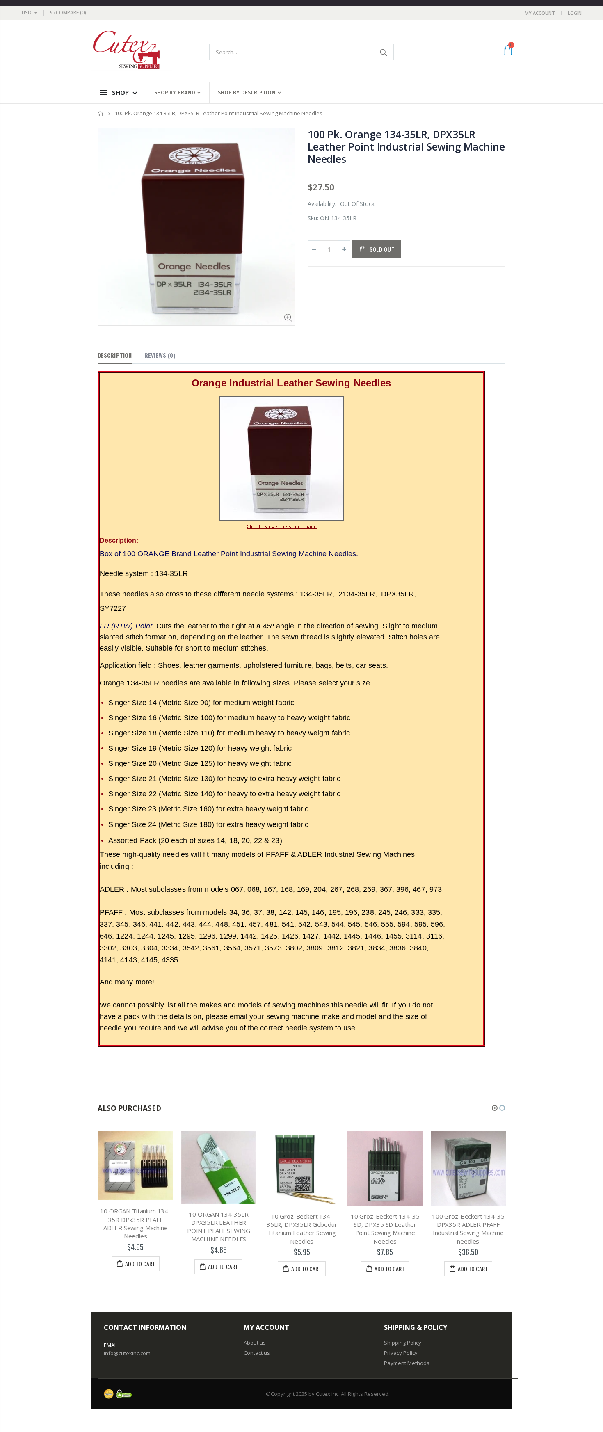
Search (383, 52)
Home (101, 113)
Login (575, 13)
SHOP (120, 92)
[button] (494, 1108)
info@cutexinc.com (127, 1353)
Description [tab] (115, 355)
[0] (508, 51)
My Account (540, 13)
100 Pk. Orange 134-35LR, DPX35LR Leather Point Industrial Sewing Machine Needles (406, 146)
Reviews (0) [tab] (159, 355)
